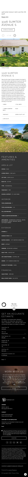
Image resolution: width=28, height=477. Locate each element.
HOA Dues (4, 349)
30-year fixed (5, 333)
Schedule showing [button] (8, 29)
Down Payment (5, 336)
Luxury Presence (12, 470)
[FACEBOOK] (7, 442)
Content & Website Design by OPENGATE (12, 466)
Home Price (4, 327)
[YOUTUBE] (17, 442)
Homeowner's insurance (7, 353)
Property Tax (4, 340)
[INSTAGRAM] (10, 442)
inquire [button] (14, 388)
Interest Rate (4, 345)
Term (3, 331)
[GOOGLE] (21, 442)
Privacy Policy (8, 434)
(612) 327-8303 (8, 416)
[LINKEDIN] (14, 442)
